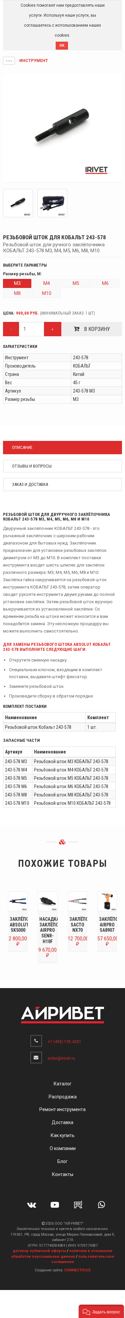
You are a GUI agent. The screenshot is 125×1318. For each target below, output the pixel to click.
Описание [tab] (22, 447)
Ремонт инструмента (62, 1109)
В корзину (96, 329)
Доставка (62, 1122)
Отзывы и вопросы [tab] (32, 466)
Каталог (63, 1083)
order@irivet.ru (61, 1058)
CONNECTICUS (77, 1270)
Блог (62, 1161)
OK (61, 45)
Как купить (63, 1135)
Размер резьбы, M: (22, 274)
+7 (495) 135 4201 (64, 1041)
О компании (63, 1148)
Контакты (62, 1174)
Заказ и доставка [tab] (30, 484)
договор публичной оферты (39, 1251)
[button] (9, 61)
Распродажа (63, 1096)
